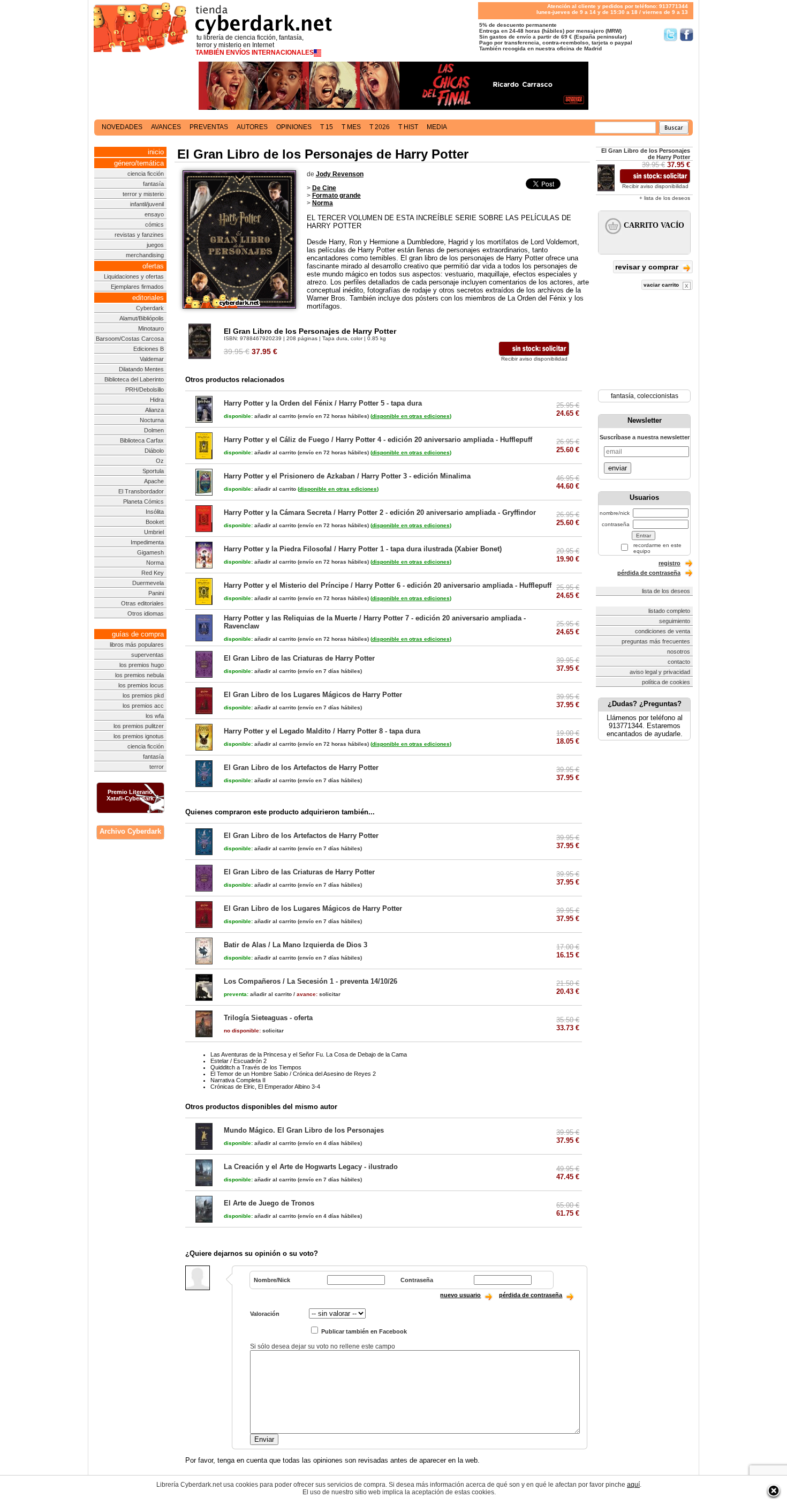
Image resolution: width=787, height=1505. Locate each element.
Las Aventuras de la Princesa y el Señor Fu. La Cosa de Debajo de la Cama (308, 1054)
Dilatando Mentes (141, 369)
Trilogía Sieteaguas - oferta (268, 1018)
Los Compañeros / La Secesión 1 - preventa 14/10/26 (310, 981)
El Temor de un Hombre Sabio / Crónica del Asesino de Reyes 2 (293, 1073)
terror (156, 766)
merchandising (145, 255)
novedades (122, 127)
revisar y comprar (647, 267)
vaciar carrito (662, 285)
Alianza (154, 410)
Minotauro (151, 328)
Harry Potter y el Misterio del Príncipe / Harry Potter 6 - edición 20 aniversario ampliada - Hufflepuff (387, 585)
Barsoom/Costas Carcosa (130, 338)
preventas (209, 127)
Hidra (157, 399)
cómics (154, 224)
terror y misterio (143, 194)
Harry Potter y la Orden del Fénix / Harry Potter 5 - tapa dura (323, 403)
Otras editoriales (142, 603)
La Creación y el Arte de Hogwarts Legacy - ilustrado (311, 1167)
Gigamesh (150, 552)
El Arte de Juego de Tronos (269, 1203)
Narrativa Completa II (238, 1080)
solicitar (318, 994)
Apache (154, 481)
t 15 (326, 127)
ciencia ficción (145, 173)
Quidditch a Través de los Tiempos (255, 1067)
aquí (633, 1484)
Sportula (153, 471)
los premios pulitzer (138, 726)
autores (252, 127)
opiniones (294, 127)
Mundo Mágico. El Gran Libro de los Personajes (304, 1130)
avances (166, 127)
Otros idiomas (145, 613)
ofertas (153, 266)
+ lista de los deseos (664, 198)
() (410, 416)
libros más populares (137, 644)
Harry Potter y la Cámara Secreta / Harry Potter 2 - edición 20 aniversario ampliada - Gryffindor (380, 512)
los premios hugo (141, 665)
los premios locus (141, 685)
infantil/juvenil (147, 204)
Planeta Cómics (143, 501)
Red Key (152, 573)
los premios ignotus (138, 736)
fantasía (153, 184)
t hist (408, 127)
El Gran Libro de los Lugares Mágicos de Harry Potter (313, 695)
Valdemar (152, 359)
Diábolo (154, 450)
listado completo (669, 611)
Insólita (155, 511)
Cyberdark (150, 308)
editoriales (148, 298)
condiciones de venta (662, 631)
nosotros (678, 651)
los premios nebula (139, 675)
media (437, 127)
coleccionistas (657, 396)
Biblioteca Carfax (142, 440)
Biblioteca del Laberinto (134, 379)
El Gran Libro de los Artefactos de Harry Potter (301, 767)
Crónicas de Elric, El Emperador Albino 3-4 (265, 1086)
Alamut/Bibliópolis (141, 318)
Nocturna (152, 420)
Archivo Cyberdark (130, 831)
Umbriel (154, 532)
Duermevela (148, 583)
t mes (351, 127)
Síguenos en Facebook (686, 34)
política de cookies (666, 682)
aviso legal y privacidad (660, 672)
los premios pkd (143, 695)
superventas (147, 655)
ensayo (154, 214)
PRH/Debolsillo (144, 389)
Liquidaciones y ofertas (134, 276)
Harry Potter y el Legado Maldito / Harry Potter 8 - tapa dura (322, 731)
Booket (155, 522)
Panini (156, 593)
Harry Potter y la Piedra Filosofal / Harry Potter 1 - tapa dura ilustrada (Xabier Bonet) (363, 549)
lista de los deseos (666, 591)
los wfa (155, 716)
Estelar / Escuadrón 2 (238, 1061)
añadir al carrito (260, 416)
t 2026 (379, 127)
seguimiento (674, 621)
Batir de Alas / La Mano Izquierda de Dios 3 (295, 945)
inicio (156, 152)
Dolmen (154, 430)
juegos (155, 245)
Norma (155, 562)
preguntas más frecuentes (656, 641)
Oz (160, 461)
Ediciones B (148, 349)
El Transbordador (141, 491)
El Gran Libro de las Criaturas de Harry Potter (299, 658)
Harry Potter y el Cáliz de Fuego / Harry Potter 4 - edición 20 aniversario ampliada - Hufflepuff (378, 440)
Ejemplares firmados (137, 286)
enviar (617, 468)
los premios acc (143, 705)
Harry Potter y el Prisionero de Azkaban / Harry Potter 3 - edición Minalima (347, 476)
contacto (679, 661)
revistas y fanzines (139, 234)
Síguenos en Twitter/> (670, 34)
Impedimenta (147, 542)
